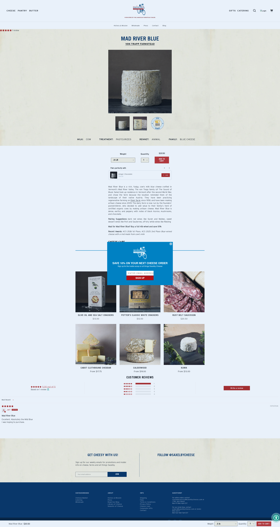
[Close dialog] (171, 244)
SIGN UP (140, 277)
